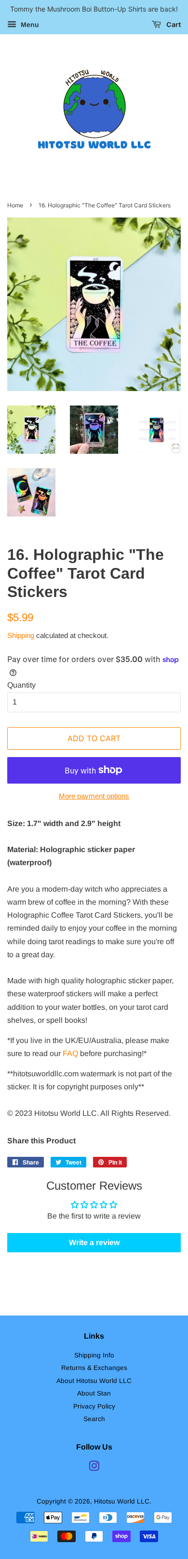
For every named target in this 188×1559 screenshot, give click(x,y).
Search (94, 1419)
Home (15, 205)
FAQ (70, 1053)
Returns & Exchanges (94, 1367)
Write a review (94, 1242)
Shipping (20, 635)
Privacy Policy (94, 1406)
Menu (29, 24)
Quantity (21, 685)
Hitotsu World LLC (121, 1501)
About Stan (94, 1393)
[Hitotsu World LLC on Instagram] (94, 1468)
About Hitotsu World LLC (94, 1380)
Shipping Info (94, 1355)
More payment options (94, 796)
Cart (173, 24)
